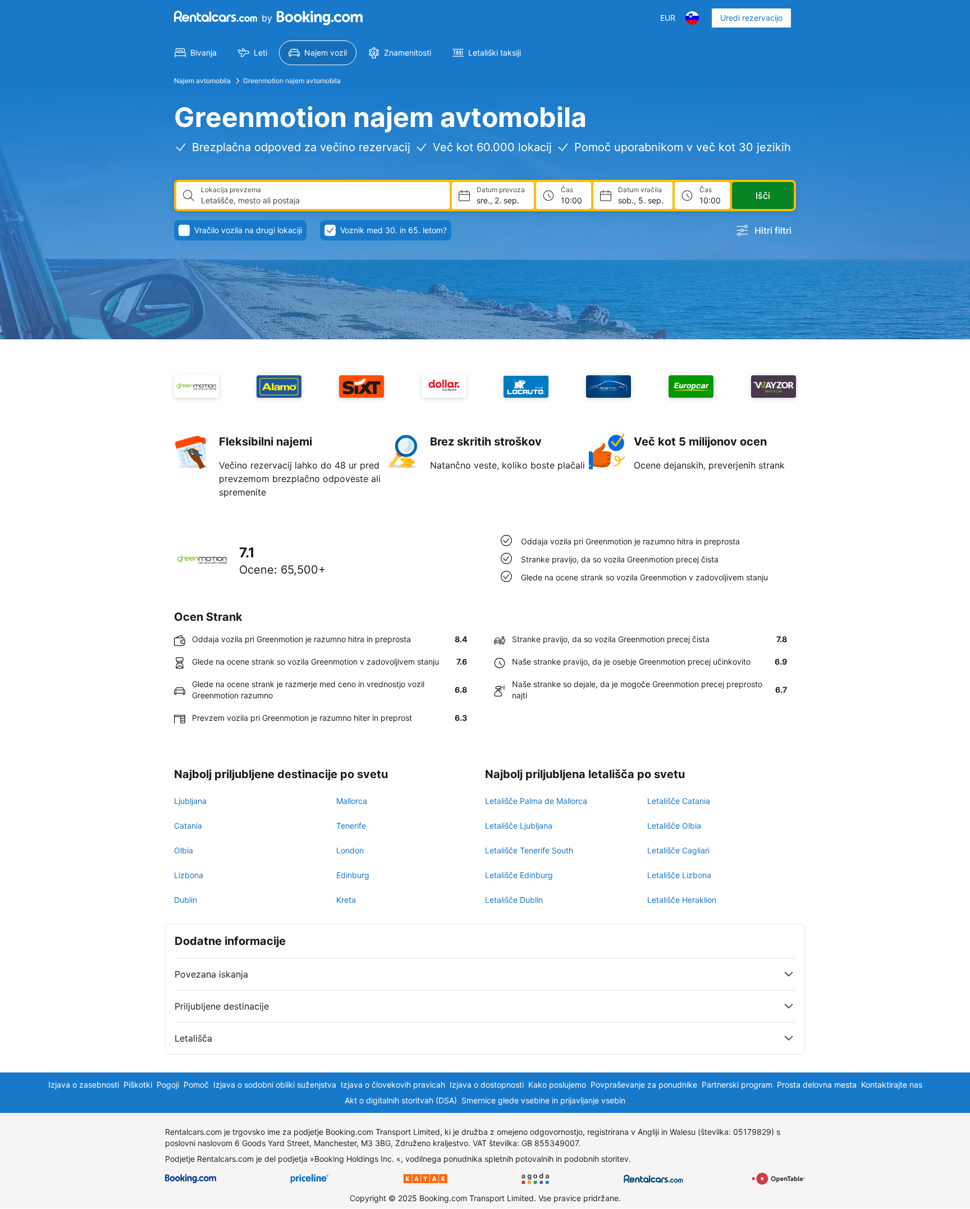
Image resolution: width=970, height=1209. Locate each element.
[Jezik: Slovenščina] (692, 18)
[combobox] (321, 200)
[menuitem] (195, 52)
